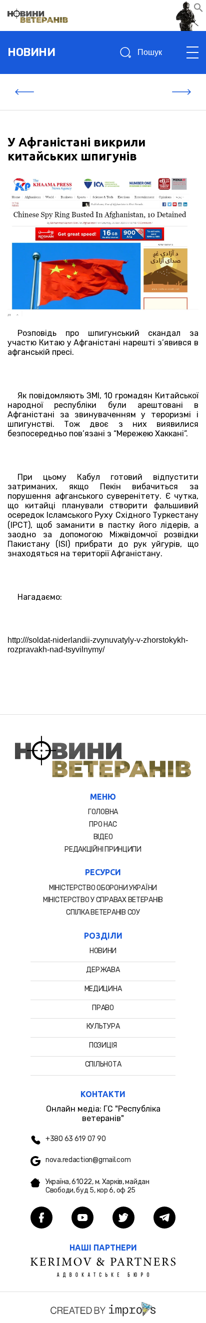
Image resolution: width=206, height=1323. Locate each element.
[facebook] (41, 1219)
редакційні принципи (103, 849)
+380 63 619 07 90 (76, 1139)
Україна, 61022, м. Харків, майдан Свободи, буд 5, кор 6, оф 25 (98, 1186)
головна (103, 812)
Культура (103, 1026)
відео (103, 837)
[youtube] (83, 1219)
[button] (199, 9)
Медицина (103, 989)
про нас (102, 824)
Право (103, 1008)
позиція (103, 1045)
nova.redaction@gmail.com (88, 1160)
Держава (103, 970)
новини (31, 52)
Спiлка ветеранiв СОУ (103, 912)
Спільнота (103, 1064)
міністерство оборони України (103, 888)
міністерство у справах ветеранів (103, 900)
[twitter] (123, 1219)
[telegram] (165, 1219)
